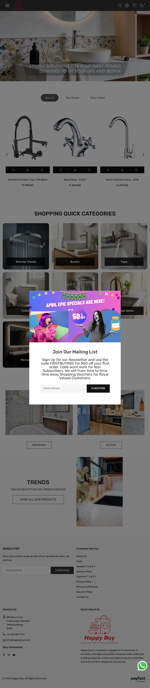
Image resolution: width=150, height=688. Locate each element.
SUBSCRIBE (98, 388)
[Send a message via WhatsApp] (142, 666)
